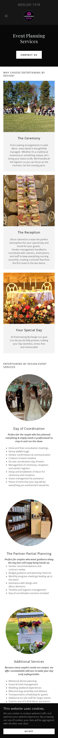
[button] (7, 16)
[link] (29, 16)
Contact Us (29, 54)
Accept (29, 731)
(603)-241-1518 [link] (29, 4)
